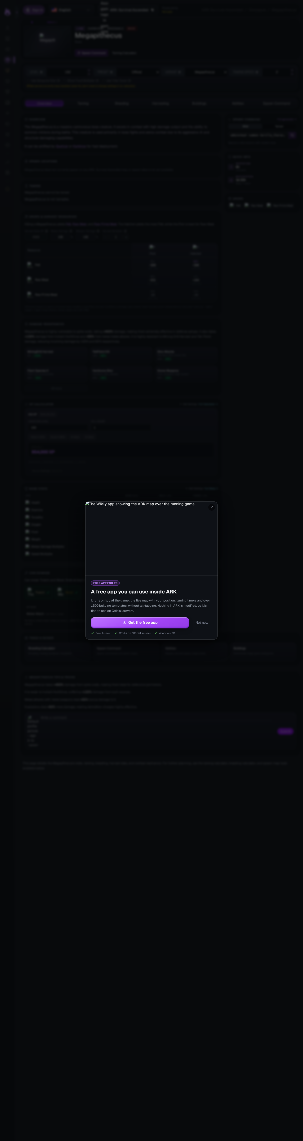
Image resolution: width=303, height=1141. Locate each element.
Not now (202, 622)
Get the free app (143, 622)
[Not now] (211, 507)
